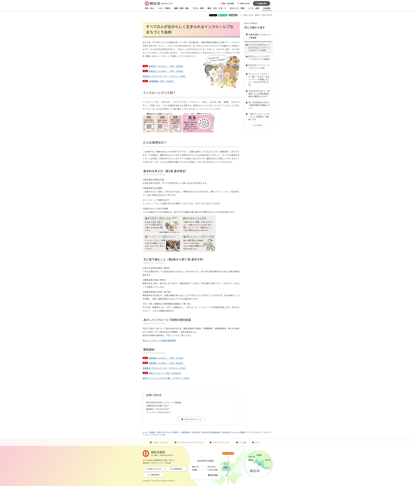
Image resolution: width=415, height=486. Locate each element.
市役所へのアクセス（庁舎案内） (168, 432)
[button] (227, 3)
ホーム (145, 432)
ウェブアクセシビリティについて (190, 442)
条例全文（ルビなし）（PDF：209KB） (166, 66)
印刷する (234, 15)
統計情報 (214, 475)
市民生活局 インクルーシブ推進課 (259, 36)
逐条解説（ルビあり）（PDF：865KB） (166, 363)
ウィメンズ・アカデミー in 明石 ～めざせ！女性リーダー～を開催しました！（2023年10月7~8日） (259, 79)
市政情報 (152, 432)
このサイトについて (160, 442)
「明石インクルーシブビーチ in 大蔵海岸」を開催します (259, 116)
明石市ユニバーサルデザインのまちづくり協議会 (259, 57)
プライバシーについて (221, 442)
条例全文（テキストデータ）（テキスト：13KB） (164, 76)
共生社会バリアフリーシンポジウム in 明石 (259, 66)
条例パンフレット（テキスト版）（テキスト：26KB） (166, 378)
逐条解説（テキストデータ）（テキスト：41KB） (164, 368)
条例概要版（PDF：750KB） (161, 81)
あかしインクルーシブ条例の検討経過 (159, 340)
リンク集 (242, 442)
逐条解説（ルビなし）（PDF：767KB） (166, 358)
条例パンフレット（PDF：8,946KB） (165, 373)
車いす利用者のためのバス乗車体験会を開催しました (259, 105)
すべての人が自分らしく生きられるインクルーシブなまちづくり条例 (259, 47)
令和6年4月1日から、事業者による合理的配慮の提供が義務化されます (259, 93)
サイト (258, 442)
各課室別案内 (185, 432)
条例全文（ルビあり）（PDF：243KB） (166, 71)
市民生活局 (196, 432)
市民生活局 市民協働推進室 (211, 432)
